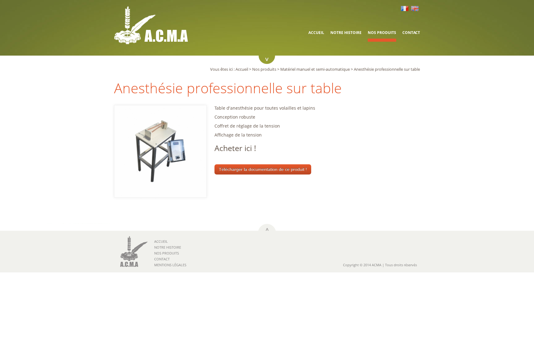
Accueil (316, 32)
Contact (411, 32)
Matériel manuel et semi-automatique (315, 69)
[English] (415, 8)
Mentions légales (170, 265)
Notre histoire (346, 32)
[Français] (405, 8)
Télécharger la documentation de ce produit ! (263, 169)
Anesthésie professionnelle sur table (387, 69)
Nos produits (382, 32)
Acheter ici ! (235, 148)
